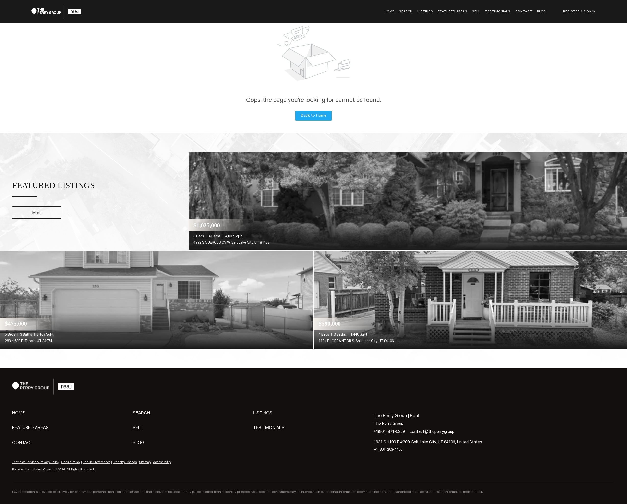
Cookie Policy (70, 462)
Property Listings (125, 462)
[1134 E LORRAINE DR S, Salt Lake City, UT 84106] (470, 299)
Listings (425, 11)
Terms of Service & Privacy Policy (35, 462)
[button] (56, 12)
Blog (541, 11)
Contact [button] (523, 11)
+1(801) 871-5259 (389, 432)
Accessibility (162, 462)
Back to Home (313, 116)
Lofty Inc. (36, 469)
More (37, 213)
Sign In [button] (589, 11)
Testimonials (497, 11)
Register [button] (571, 11)
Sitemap (145, 462)
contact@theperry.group (432, 432)
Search (406, 11)
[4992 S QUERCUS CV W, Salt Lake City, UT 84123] (408, 201)
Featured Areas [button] (452, 11)
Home (389, 11)
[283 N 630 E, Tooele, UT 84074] (156, 299)
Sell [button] (476, 11)
